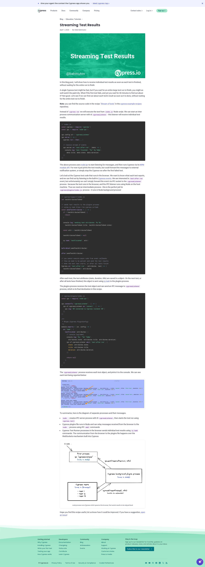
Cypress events (104, 178)
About (103, 542)
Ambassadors (85, 545)
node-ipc (84, 165)
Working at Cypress (108, 548)
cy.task (107, 281)
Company (86, 11)
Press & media (106, 554)
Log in (148, 11)
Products (53, 11)
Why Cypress (42, 542)
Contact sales (136, 11)
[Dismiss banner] (202, 3)
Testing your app (44, 551)
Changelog (63, 545)
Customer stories (107, 551)
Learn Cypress (64, 554)
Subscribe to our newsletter (138, 549)
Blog (61, 19)
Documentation (65, 542)
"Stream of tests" (107, 104)
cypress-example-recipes (131, 104)
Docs (63, 11)
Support (104, 545)
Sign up (161, 11)
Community (74, 11)
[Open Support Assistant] (199, 561)
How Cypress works (45, 554)
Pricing (96, 11)
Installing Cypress (44, 545)
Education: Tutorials (73, 19)
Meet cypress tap (100, 3)
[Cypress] (42, 10)
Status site (63, 548)
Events (82, 548)
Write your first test (45, 548)
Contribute (63, 551)
